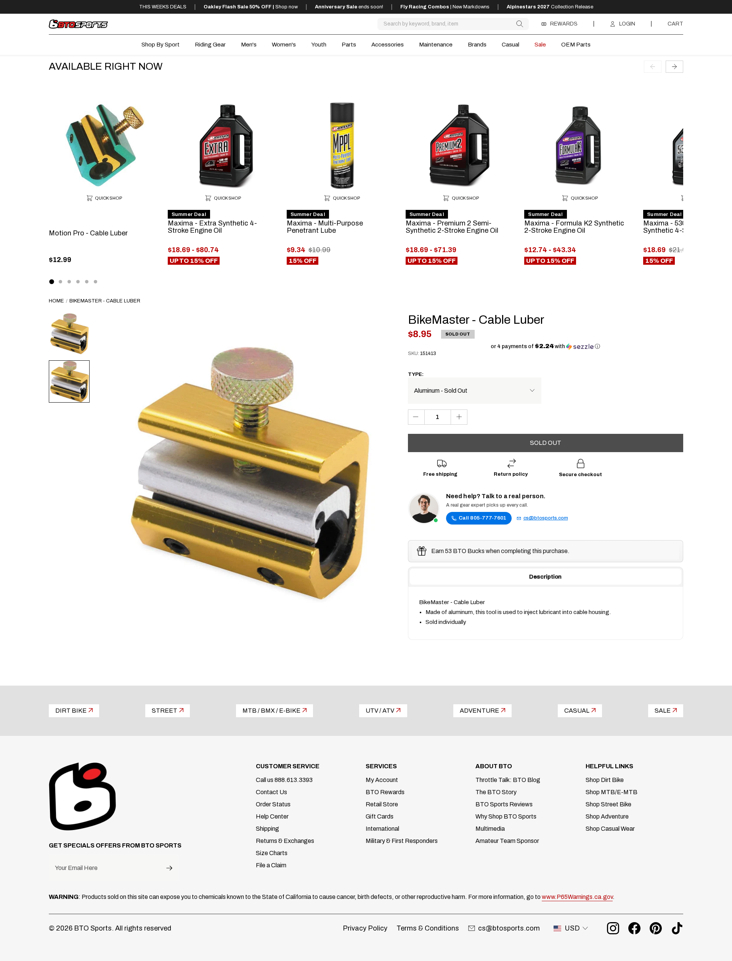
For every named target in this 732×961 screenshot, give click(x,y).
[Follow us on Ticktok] (677, 928)
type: (416, 374)
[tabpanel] (545, 613)
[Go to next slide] (674, 66)
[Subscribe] (169, 868)
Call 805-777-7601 (482, 518)
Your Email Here (76, 868)
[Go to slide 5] (86, 281)
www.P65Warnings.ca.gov (577, 897)
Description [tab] (545, 577)
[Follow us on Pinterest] (656, 928)
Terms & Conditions (427, 928)
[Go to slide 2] (60, 281)
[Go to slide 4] (78, 281)
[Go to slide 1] (51, 282)
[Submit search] (519, 24)
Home (56, 301)
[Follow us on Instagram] (613, 928)
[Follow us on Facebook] (634, 928)
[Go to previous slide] (652, 66)
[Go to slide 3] (69, 281)
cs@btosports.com (545, 518)
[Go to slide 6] (95, 281)
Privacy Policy (365, 928)
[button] (545, 346)
